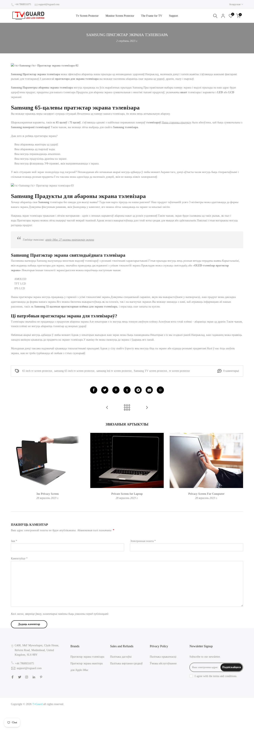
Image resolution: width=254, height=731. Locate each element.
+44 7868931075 (23, 4)
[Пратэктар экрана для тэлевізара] (107, 407)
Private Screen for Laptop (127, 493)
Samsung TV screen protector (150, 370)
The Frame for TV (151, 15)
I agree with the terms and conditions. (216, 676)
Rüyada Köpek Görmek (221, 718)
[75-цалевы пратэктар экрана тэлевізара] (147, 407)
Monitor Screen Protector (120, 15)
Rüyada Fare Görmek (195, 718)
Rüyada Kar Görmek (215, 722)
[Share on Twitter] (104, 390)
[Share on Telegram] (138, 390)
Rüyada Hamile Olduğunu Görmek (208, 713)
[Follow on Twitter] (19, 677)
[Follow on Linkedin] (34, 677)
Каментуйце (19, 558)
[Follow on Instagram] (26, 677)
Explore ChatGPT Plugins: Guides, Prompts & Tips (214, 704)
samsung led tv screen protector (114, 370)
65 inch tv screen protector (37, 370)
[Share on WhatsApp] (160, 390)
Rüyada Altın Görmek (212, 708)
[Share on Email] (149, 390)
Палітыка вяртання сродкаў (126, 663)
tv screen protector (179, 370)
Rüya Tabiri (177, 704)
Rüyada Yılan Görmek (186, 708)
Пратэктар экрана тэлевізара (87, 656)
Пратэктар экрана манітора (86, 663)
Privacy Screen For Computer (206, 493)
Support (173, 15)
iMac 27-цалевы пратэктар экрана (69, 239)
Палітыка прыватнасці (163, 656)
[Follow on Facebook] (12, 677)
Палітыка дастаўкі (121, 656)
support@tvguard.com (48, 4)
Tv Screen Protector (87, 15)
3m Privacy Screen (47, 493)
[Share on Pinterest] (115, 390)
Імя (14, 541)
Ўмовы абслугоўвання (163, 663)
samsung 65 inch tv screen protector (74, 370)
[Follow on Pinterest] (41, 677)
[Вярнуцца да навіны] (127, 407)
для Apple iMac (79, 670)
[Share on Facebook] (93, 390)
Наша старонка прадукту (176, 122)
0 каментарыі (231, 370)
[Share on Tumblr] (127, 390)
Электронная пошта (143, 541)
